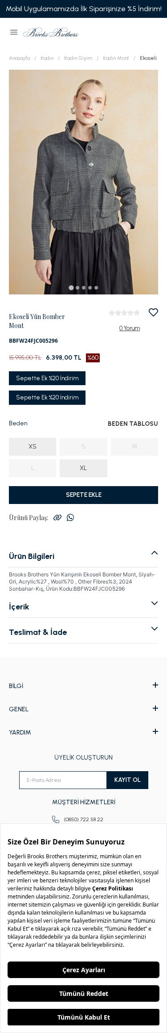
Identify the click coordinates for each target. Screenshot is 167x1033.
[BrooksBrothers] (51, 32)
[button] (13, 32)
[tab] (71, 287)
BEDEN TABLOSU (133, 424)
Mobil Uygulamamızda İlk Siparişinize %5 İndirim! (84, 8)
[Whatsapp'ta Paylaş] (70, 517)
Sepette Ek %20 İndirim (47, 378)
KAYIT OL (127, 780)
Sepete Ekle (84, 495)
